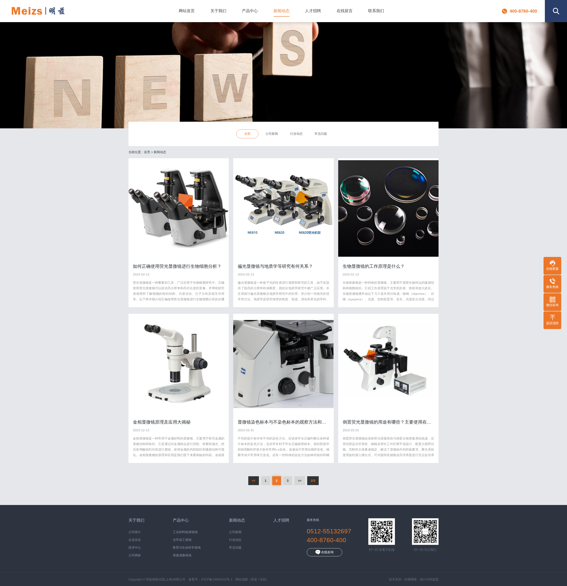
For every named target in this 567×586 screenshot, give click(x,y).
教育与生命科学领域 (187, 547)
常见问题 (321, 133)
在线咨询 (327, 552)
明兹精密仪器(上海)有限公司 (37, 11)
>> (299, 480)
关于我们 (218, 11)
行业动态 (296, 133)
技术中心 (134, 547)
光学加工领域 (182, 540)
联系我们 (376, 11)
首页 (147, 152)
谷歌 (263, 579)
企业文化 (134, 540)
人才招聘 (313, 11)
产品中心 (250, 11)
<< (253, 480)
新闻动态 (281, 11)
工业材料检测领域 (185, 532)
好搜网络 (410, 579)
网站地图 (241, 579)
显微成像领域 (182, 555)
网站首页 (187, 11)
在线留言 (345, 11)
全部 (247, 133)
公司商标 (134, 555)
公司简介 (134, 532)
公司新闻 (272, 133)
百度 (254, 579)
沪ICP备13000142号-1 (216, 579)
